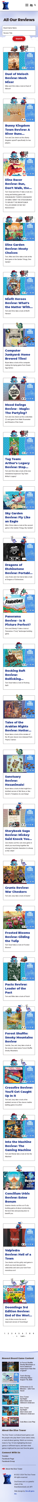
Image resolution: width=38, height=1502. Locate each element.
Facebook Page (8, 1459)
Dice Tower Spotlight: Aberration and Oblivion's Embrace (27, 1400)
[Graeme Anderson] (19, 1166)
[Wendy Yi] (23, 589)
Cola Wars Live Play (27, 1422)
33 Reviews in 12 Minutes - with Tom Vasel (27, 1389)
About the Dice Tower (14, 1469)
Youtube (5, 1456)
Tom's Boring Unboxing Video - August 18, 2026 (26, 1378)
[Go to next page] (17, 1336)
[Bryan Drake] (19, 323)
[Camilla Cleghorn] (9, 1006)
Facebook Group (8, 1461)
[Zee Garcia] (23, 99)
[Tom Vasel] (14, 99)
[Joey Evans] (14, 538)
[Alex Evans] (23, 1280)
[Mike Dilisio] (14, 47)
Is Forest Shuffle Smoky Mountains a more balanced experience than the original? (27, 1367)
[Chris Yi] (23, 47)
